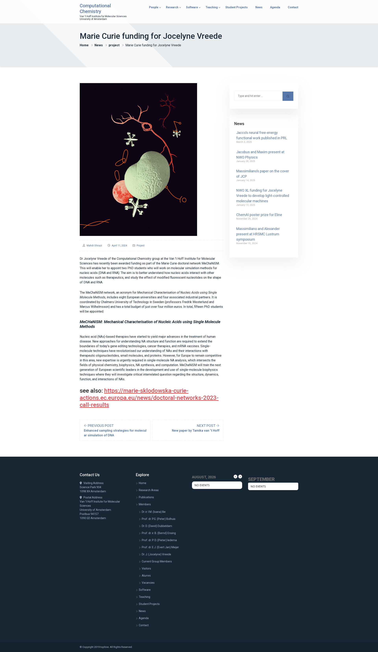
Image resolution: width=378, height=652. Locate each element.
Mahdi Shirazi (94, 245)
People (153, 7)
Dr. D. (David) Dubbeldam (157, 526)
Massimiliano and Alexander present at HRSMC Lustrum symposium (258, 234)
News (258, 7)
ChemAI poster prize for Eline (259, 215)
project (114, 45)
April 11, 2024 (119, 245)
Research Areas (149, 490)
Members (145, 504)
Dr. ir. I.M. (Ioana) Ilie (154, 511)
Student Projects (236, 7)
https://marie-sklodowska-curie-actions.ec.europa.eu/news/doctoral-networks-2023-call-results (149, 397)
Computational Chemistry (95, 8)
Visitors (146, 568)
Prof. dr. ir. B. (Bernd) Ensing (159, 533)
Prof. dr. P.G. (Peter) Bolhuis (158, 518)
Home (84, 45)
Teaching (212, 7)
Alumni (146, 575)
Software (192, 7)
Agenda (275, 7)
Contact (293, 7)
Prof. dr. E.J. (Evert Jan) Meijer (160, 547)
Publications (146, 497)
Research (172, 7)
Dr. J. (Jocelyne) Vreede (156, 554)
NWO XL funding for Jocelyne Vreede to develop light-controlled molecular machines (262, 195)
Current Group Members (157, 561)
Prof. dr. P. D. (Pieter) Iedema (159, 540)
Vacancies (148, 582)
